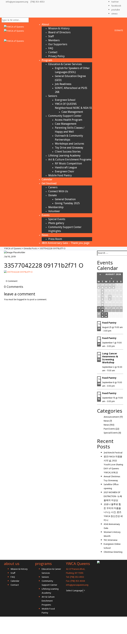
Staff (51, 36)
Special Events (56, 219)
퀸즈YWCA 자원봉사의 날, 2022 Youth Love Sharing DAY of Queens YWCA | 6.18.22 (113, 465)
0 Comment (12, 281)
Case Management (72, 111)
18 (102, 302)
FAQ (50, 48)
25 (102, 308)
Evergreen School (65, 99)
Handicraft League (66, 167)
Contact (52, 52)
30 (109, 285)
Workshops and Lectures (69, 143)
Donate (52, 195)
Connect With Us (58, 191)
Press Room (55, 239)
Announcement (111, 417)
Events (45, 215)
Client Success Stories (68, 151)
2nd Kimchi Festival (113, 453)
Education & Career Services (65, 64)
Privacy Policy (56, 56)
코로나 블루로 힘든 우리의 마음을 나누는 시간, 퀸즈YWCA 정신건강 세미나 (113, 512)
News (45, 235)
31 (113, 285)
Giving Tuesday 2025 (67, 203)
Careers (52, 187)
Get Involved (49, 183)
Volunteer (54, 211)
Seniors (52, 96)
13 (110, 297)
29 (106, 285)
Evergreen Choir (64, 171)
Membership (56, 207)
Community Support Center (65, 115)
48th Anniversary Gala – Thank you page (65, 243)
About (45, 24)
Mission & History (59, 28)
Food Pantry (109, 322)
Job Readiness (63, 84)
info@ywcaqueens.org (17, 2)
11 (103, 297)
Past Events (109, 429)
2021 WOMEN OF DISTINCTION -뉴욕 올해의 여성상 (113, 496)
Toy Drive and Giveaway (69, 147)
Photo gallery (56, 223)
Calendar (47, 179)
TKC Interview (110, 540)
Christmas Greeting (113, 552)
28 (102, 285)
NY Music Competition (68, 163)
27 (98, 285)
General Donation (65, 199)
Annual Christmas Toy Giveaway (112, 478)
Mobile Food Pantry (60, 175)
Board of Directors (59, 32)
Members (54, 40)
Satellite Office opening (111, 486)
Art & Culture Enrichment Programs (69, 159)
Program (47, 60)
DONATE (119, 30)
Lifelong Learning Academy (64, 155)
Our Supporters (57, 44)
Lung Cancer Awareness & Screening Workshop (110, 358)
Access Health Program (68, 119)
